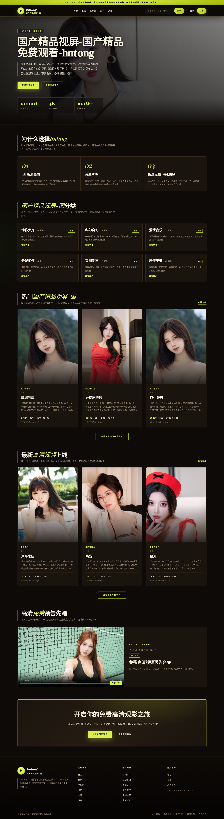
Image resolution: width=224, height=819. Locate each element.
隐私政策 (179, 814)
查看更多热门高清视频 (112, 436)
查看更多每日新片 (112, 595)
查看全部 (202, 302)
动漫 (110, 10)
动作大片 (127, 775)
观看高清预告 (52, 85)
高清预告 (171, 785)
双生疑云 (156, 397)
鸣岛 (88, 556)
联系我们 (168, 814)
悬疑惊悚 (127, 790)
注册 (202, 11)
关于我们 (156, 814)
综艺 (102, 10)
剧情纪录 (127, 800)
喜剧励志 (127, 795)
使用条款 (191, 814)
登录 (192, 11)
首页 (76, 10)
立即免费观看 (28, 85)
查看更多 (25, 245)
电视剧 (93, 10)
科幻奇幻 (127, 780)
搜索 (179, 11)
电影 (84, 10)
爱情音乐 (127, 785)
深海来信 (27, 556)
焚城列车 (27, 397)
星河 (153, 556)
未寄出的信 (93, 397)
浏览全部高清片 (100, 734)
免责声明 (202, 814)
